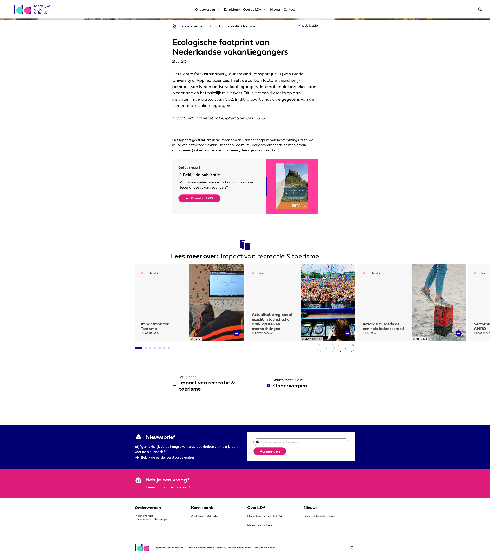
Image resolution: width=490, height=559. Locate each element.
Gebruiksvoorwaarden (200, 547)
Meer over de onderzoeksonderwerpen (152, 517)
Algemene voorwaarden (169, 547)
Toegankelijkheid (265, 547)
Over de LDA (252, 9)
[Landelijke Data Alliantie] (34, 7)
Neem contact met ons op (165, 487)
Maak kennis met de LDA (264, 516)
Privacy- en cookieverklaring (234, 547)
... (207, 25)
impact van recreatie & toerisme (233, 26)
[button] (138, 348)
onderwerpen (194, 26)
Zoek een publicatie (205, 516)
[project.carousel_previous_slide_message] (326, 348)
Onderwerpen (205, 9)
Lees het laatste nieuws (320, 516)
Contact (289, 9)
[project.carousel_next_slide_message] (346, 348)
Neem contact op (259, 525)
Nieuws (275, 9)
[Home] (174, 26)
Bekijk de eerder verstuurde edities (167, 457)
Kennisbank (232, 9)
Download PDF (202, 198)
